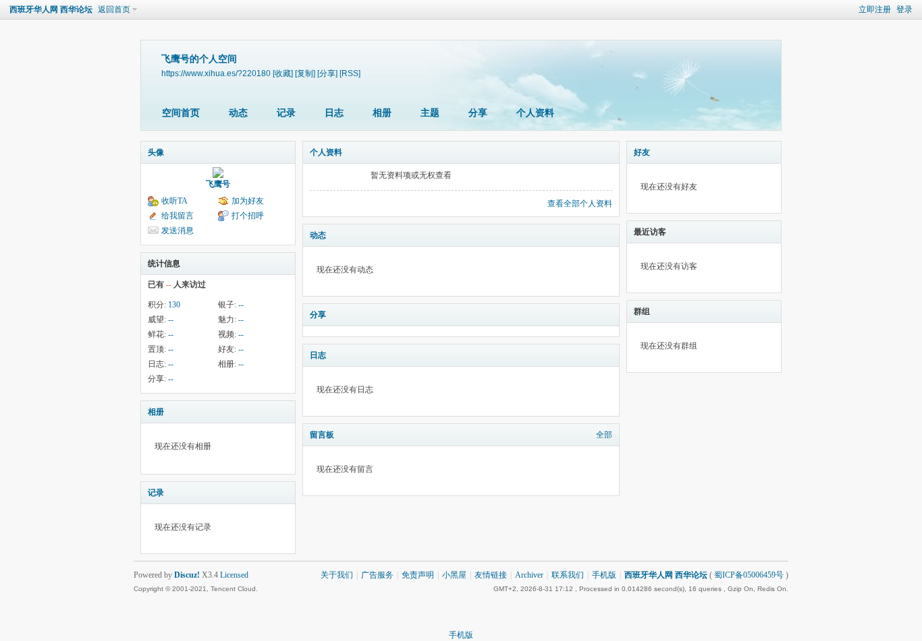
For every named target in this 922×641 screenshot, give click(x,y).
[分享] (327, 73)
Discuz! (187, 575)
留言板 (322, 434)
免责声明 (418, 575)
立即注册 (875, 9)
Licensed (234, 575)
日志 (334, 113)
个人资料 (535, 113)
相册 (382, 113)
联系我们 (567, 575)
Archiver (529, 575)
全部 (604, 434)
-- (241, 304)
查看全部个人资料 (579, 203)
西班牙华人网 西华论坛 (50, 9)
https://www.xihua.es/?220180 (216, 73)
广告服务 (377, 575)
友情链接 (490, 575)
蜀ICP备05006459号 (749, 575)
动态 (238, 113)
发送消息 (177, 230)
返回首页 (114, 9)
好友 (642, 152)
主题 (430, 113)
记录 (286, 113)
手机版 (604, 575)
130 (174, 304)
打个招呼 (248, 215)
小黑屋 (454, 575)
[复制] (305, 73)
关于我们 (337, 575)
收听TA (174, 201)
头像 (156, 152)
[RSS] (350, 73)
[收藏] (283, 73)
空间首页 (181, 113)
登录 (904, 9)
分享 (477, 113)
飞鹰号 (218, 184)
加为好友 (248, 201)
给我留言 (177, 215)
